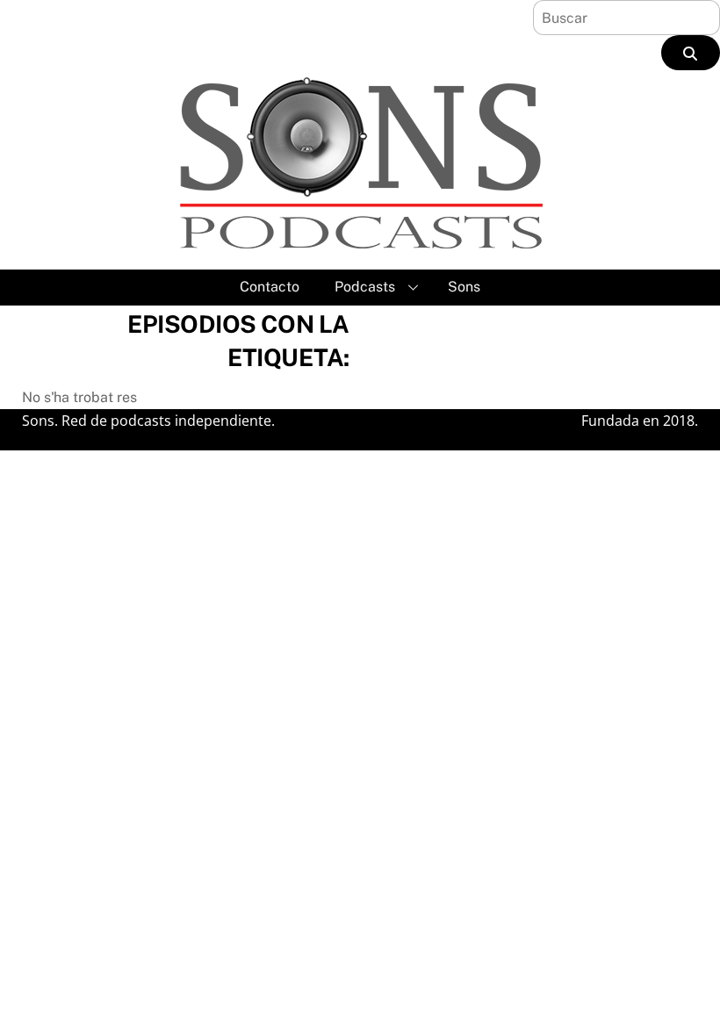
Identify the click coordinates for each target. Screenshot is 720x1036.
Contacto (269, 286)
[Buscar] (690, 52)
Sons (464, 286)
